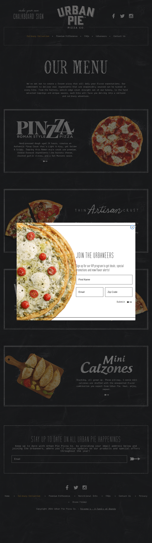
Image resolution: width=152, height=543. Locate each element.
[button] (124, 302)
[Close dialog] (132, 227)
